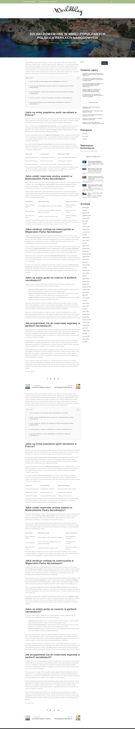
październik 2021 (86, 286)
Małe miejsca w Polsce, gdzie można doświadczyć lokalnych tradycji (95, 186)
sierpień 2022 (85, 259)
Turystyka (55, 43)
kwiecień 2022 (85, 270)
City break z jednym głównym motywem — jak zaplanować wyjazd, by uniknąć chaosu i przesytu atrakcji (93, 79)
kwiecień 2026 (85, 212)
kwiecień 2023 (85, 237)
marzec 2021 (85, 306)
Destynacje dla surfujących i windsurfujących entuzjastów (95, 162)
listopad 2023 (85, 229)
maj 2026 (84, 210)
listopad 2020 (85, 317)
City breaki (85, 133)
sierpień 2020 (85, 325)
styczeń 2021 (85, 311)
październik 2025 (86, 215)
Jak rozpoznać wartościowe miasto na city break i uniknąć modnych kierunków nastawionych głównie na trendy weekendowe (92, 85)
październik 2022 (86, 254)
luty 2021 (84, 308)
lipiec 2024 (85, 221)
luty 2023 (84, 243)
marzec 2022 (85, 273)
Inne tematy (85, 136)
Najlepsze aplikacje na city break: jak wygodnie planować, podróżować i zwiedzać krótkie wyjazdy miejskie (91, 90)
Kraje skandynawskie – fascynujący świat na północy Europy (92, 111)
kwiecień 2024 (85, 226)
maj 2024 (84, 223)
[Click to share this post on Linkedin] (58, 379)
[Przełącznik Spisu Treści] (77, 78)
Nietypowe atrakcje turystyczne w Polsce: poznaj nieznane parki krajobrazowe (96, 177)
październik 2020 (86, 319)
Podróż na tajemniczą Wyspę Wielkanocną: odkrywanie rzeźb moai (93, 115)
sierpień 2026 (85, 207)
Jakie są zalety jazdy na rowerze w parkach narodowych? (51, 98)
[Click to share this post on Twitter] (50, 379)
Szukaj (82, 61)
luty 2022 (84, 276)
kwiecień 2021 (85, 303)
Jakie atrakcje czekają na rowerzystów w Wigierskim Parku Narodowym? (52, 92)
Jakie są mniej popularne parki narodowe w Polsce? (49, 81)
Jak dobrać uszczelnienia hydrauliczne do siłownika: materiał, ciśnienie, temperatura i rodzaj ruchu (93, 74)
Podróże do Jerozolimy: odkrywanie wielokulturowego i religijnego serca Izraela (93, 123)
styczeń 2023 (85, 245)
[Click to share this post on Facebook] (47, 379)
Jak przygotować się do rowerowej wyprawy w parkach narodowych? (50, 103)
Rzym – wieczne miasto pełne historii (95, 193)
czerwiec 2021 (86, 297)
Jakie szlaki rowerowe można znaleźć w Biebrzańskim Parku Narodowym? (52, 86)
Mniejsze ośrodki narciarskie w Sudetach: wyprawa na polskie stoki (92, 119)
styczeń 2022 (85, 278)
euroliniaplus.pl (77, 43)
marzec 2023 (85, 240)
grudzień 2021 (86, 281)
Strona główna (29, 1)
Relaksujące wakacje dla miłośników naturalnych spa (91, 107)
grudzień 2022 (86, 248)
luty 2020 (84, 341)
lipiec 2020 (85, 328)
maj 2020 (84, 333)
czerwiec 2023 (86, 232)
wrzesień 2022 (86, 256)
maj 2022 (84, 267)
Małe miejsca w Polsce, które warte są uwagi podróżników (95, 169)
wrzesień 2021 (86, 289)
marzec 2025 (85, 218)
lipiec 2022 (85, 262)
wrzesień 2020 (86, 322)
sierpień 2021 (85, 292)
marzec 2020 (85, 339)
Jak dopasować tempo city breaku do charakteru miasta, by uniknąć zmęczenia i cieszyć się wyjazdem (92, 95)
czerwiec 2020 (86, 330)
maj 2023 (84, 234)
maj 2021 (84, 300)
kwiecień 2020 (85, 336)
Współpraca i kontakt (48, 1)
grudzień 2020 (86, 314)
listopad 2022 (85, 251)
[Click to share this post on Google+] (54, 379)
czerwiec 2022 (86, 265)
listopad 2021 (85, 284)
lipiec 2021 (85, 295)
